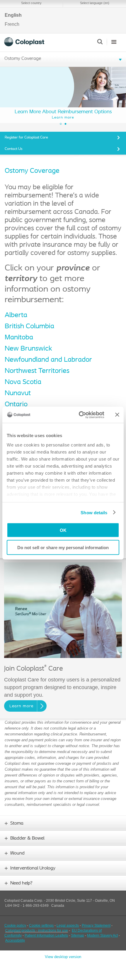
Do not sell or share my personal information (63, 547)
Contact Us (13, 149)
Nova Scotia (23, 382)
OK (63, 530)
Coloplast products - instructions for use (36, 930)
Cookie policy (15, 925)
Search (99, 42)
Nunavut (18, 393)
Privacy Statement (96, 925)
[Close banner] (117, 415)
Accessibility (15, 940)
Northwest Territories (37, 371)
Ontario (16, 404)
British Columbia (29, 326)
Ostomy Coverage (22, 58)
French (12, 24)
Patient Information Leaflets (46, 935)
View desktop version (63, 957)
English (13, 15)
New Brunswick (28, 348)
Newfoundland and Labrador (48, 359)
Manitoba (19, 337)
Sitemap (77, 935)
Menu (113, 42)
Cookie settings (41, 925)
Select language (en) (94, 3)
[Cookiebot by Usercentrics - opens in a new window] (79, 415)
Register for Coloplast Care (26, 137)
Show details (94, 512)
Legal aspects (68, 925)
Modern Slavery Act (102, 935)
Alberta (16, 315)
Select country (31, 3)
